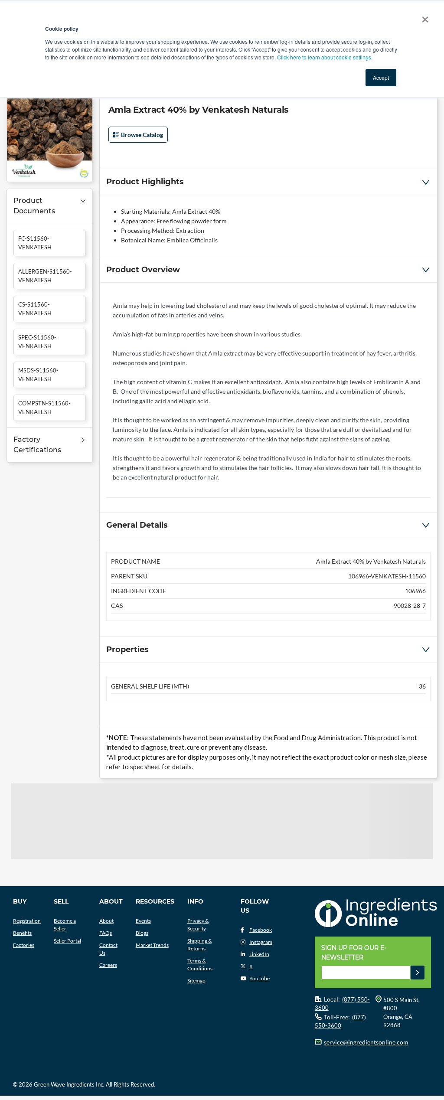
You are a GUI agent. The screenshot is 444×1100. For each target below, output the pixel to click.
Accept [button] (381, 77)
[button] (49, 206)
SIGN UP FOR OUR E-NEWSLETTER (353, 952)
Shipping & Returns (199, 944)
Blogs (142, 933)
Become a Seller (65, 924)
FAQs (105, 933)
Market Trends (152, 945)
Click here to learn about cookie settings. (324, 57)
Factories (23, 945)
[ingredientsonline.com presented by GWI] (376, 913)
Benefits (22, 933)
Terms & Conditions (199, 964)
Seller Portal (67, 940)
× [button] (423, 16)
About (106, 920)
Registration (27, 920)
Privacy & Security (198, 924)
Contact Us (108, 949)
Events (143, 920)
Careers (108, 965)
